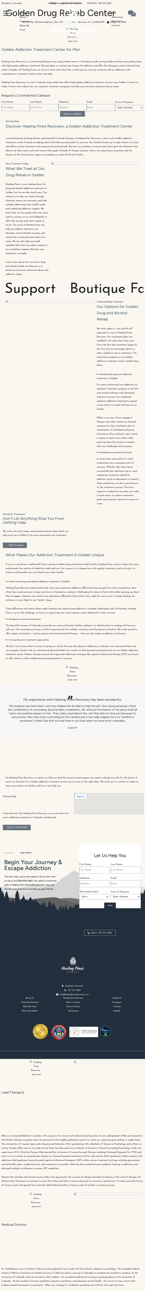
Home (23, 13)
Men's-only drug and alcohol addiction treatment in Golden (39, 582)
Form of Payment (124, 102)
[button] (118, 376)
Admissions (117, 17)
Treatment (25, 21)
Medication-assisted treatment (116, 452)
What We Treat (24, 28)
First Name (7, 102)
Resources (117, 21)
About (23, 17)
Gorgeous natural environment (25, 619)
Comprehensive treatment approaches (29, 640)
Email (89, 102)
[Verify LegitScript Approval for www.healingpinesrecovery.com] (105, 1036)
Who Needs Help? (88, 892)
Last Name (36, 102)
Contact (116, 25)
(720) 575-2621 (24, 880)
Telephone (63, 102)
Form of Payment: (120, 892)
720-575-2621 (104, 3)
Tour (114, 13)
